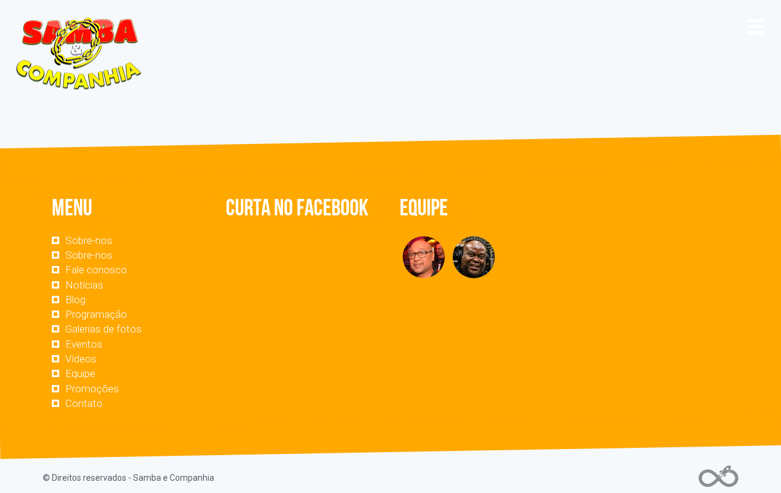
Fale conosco (96, 270)
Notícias (84, 285)
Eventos (84, 344)
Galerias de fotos (103, 329)
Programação (96, 314)
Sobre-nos (88, 240)
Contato (84, 403)
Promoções (92, 389)
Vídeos (80, 359)
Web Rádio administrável (718, 476)
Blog (75, 299)
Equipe (80, 373)
